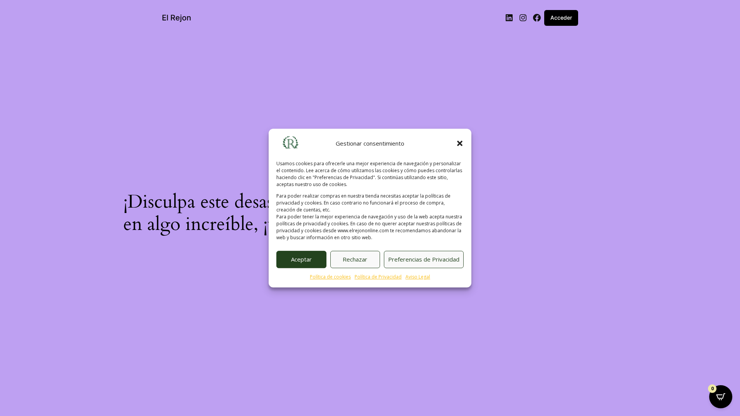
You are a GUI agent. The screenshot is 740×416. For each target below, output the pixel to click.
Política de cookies (330, 276)
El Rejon (176, 17)
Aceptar (301, 259)
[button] (460, 144)
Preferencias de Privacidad (423, 259)
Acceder (561, 17)
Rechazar (355, 259)
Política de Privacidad (378, 276)
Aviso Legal (417, 276)
